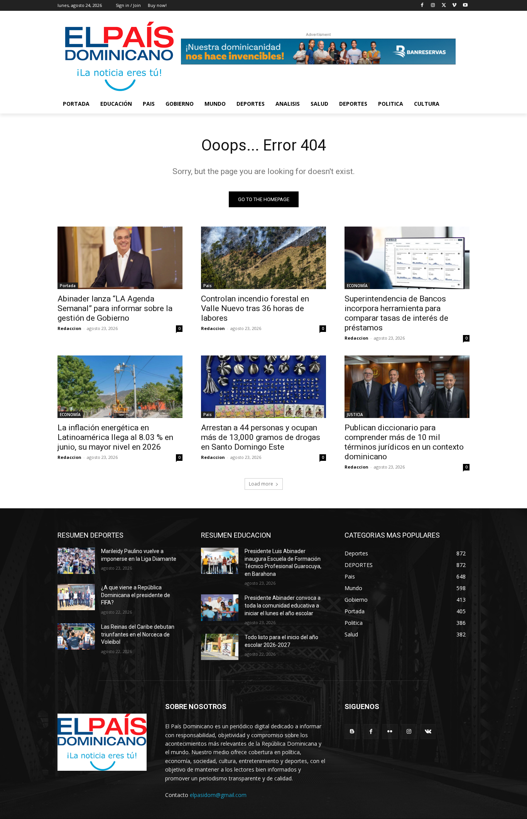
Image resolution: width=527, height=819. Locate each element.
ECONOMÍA (357, 285)
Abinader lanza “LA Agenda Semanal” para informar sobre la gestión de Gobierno (114, 308)
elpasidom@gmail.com (218, 795)
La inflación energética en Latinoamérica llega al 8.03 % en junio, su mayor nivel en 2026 (115, 437)
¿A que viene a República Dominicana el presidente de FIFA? (135, 595)
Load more (261, 484)
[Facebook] (422, 5)
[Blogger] (352, 731)
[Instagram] (433, 5)
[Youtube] (465, 5)
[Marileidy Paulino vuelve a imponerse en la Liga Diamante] (76, 561)
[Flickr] (389, 731)
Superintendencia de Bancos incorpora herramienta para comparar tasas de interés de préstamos (396, 313)
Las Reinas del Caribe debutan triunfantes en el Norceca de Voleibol (137, 634)
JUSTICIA (355, 414)
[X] (443, 5)
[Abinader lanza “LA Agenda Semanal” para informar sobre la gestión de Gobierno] (119, 258)
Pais (207, 285)
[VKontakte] (428, 731)
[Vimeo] (454, 5)
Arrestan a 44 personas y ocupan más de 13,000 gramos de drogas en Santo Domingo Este (260, 437)
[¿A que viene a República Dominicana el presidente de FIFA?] (76, 597)
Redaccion (69, 328)
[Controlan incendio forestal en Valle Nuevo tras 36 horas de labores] (263, 258)
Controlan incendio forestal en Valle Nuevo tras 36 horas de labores (255, 308)
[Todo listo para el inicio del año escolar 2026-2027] (219, 647)
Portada (68, 285)
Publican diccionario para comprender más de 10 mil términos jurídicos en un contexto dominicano (404, 442)
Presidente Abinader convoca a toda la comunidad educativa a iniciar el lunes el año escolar (283, 605)
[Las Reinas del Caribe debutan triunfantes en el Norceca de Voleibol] (76, 636)
